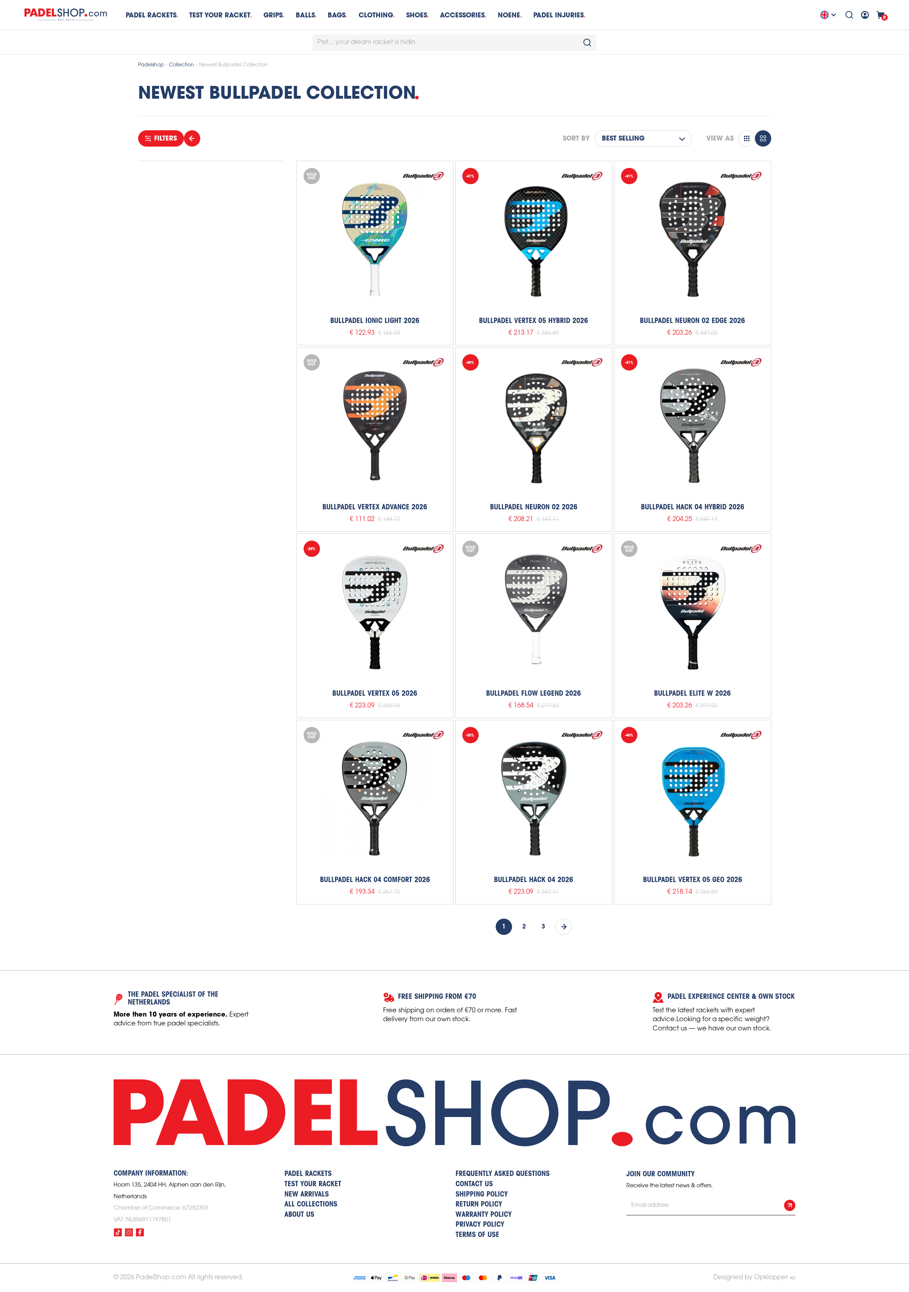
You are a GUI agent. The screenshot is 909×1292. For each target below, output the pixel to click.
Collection (181, 65)
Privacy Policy (480, 1225)
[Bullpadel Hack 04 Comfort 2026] (375, 798)
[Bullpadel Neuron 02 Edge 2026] (692, 239)
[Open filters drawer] (192, 138)
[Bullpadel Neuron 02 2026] (533, 425)
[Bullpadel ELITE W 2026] (692, 612)
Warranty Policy (484, 1215)
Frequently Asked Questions (503, 1174)
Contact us (474, 1184)
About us (299, 1215)
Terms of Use (477, 1235)
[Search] (849, 15)
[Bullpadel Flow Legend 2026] (533, 612)
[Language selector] (829, 15)
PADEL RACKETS (308, 1174)
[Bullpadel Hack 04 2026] (533, 798)
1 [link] (504, 927)
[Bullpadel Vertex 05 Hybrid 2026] (533, 239)
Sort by (576, 138)
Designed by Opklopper (750, 1277)
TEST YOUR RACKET (219, 15)
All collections (310, 1204)
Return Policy (479, 1204)
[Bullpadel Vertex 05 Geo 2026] (692, 798)
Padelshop (151, 65)
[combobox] (454, 42)
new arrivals (306, 1195)
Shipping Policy (482, 1195)
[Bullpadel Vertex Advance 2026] (375, 425)
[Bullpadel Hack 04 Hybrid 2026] (692, 425)
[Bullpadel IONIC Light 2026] (375, 239)
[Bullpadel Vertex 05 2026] (375, 612)
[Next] (563, 927)
